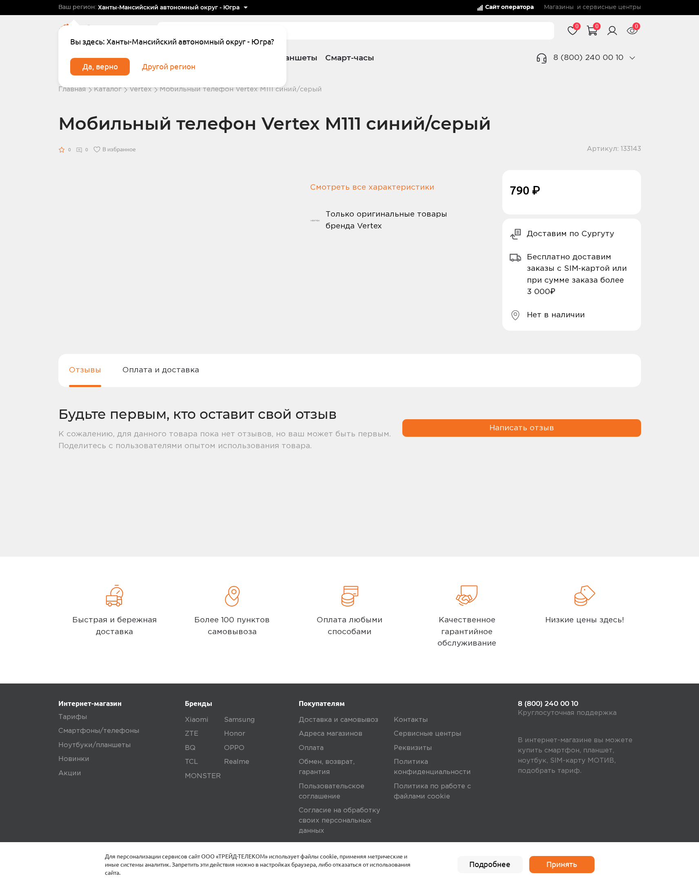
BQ (190, 748)
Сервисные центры (427, 734)
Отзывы (85, 370)
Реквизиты (413, 748)
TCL (191, 762)
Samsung (239, 720)
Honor (234, 734)
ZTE (191, 734)
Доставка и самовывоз (338, 720)
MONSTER (203, 776)
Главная (72, 89)
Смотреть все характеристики (372, 187)
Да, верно (100, 66)
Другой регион (168, 66)
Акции (69, 773)
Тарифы (72, 717)
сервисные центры (612, 7)
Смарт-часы (349, 57)
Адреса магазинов (330, 734)
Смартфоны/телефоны (98, 731)
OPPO (234, 748)
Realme (236, 762)
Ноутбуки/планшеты (94, 745)
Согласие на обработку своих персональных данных (339, 820)
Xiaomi (197, 720)
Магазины (559, 7)
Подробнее (489, 864)
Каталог (108, 89)
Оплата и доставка (160, 370)
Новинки (73, 759)
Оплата (311, 748)
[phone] (632, 58)
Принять (561, 864)
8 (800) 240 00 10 (588, 57)
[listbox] (173, 7)
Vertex (140, 89)
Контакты (411, 720)
